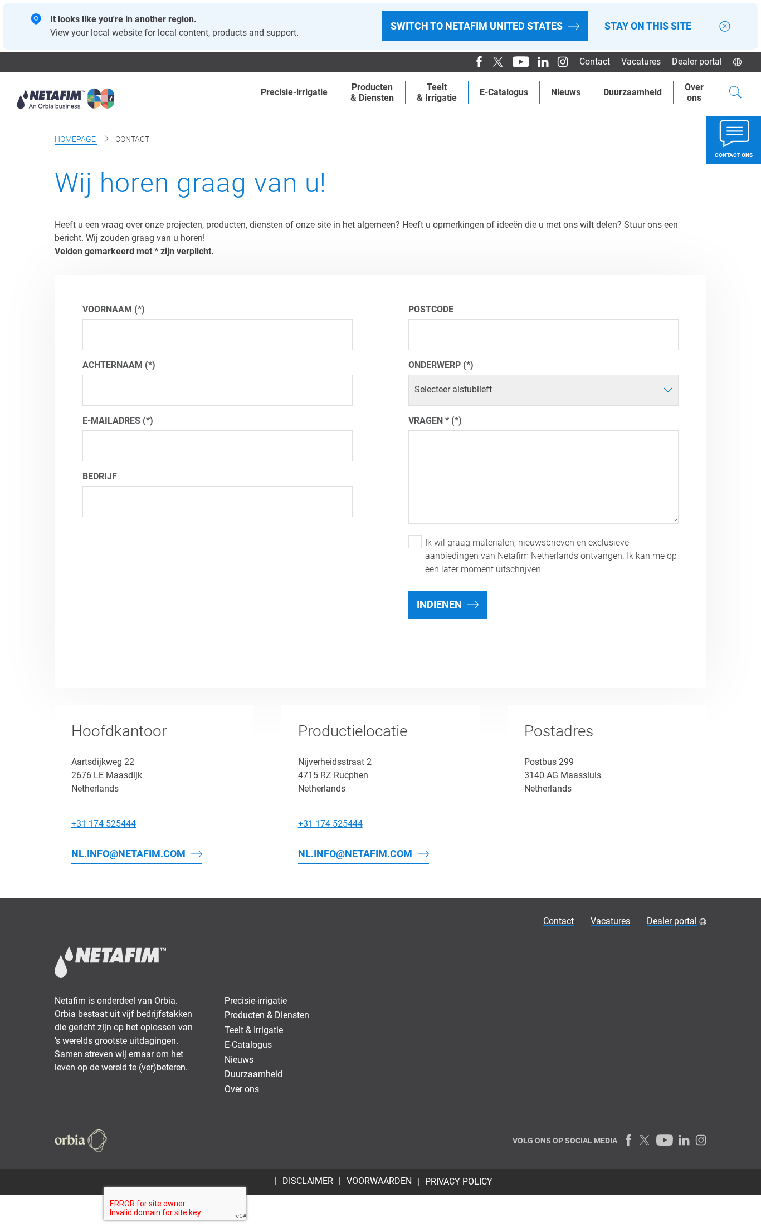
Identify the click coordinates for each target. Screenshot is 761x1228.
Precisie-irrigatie (294, 92)
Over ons (242, 1089)
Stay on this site (647, 26)
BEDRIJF (99, 476)
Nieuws (565, 92)
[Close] (724, 26)
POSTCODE (430, 309)
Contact (594, 61)
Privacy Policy (458, 1181)
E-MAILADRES (112, 420)
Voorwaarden (379, 1181)
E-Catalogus (504, 92)
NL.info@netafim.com (128, 853)
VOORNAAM (108, 309)
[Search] (735, 93)
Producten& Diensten (372, 92)
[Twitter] (494, 61)
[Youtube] (516, 61)
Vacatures (641, 61)
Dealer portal (697, 61)
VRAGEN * (428, 420)
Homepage (76, 139)
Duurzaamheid (632, 92)
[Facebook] (475, 61)
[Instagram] (558, 61)
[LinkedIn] (539, 61)
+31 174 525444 (103, 823)
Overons (694, 92)
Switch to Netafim (477, 26)
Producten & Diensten (267, 1015)
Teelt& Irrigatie (437, 92)
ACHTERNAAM (113, 365)
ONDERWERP (434, 365)
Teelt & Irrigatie (254, 1030)
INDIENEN (439, 604)
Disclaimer (307, 1181)
